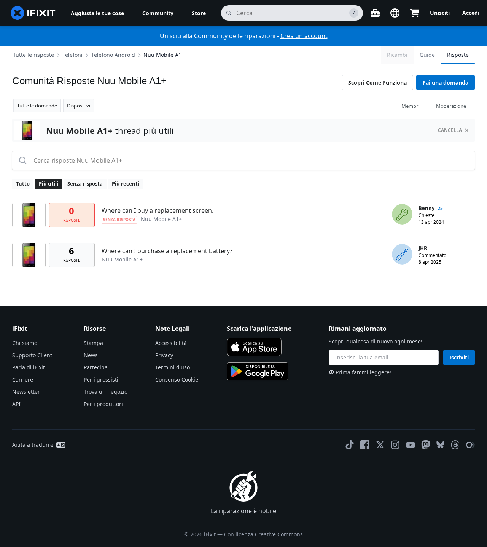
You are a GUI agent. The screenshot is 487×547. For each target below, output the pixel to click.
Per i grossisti (101, 379)
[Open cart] (414, 13)
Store (199, 13)
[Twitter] (380, 444)
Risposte (458, 54)
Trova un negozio (105, 391)
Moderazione (451, 106)
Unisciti (440, 12)
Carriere (22, 379)
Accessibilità (171, 342)
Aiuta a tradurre (32, 444)
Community (157, 13)
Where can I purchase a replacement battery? (167, 251)
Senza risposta (85, 183)
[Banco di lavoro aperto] (375, 13)
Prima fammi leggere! (363, 372)
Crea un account (304, 36)
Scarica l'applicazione (259, 328)
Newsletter (26, 391)
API (16, 403)
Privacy (164, 355)
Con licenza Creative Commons (263, 534)
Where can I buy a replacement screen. (157, 210)
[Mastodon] (425, 444)
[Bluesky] (440, 445)
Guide (427, 54)
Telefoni (72, 54)
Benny (426, 208)
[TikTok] (349, 444)
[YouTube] (410, 444)
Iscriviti (459, 357)
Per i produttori (103, 403)
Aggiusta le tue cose (97, 13)
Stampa (93, 342)
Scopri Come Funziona (377, 82)
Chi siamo (24, 342)
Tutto (23, 183)
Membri (410, 106)
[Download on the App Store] (254, 347)
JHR (423, 248)
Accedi (470, 12)
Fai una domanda (445, 82)
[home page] (33, 13)
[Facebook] (364, 444)
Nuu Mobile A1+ (164, 54)
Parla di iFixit (28, 367)
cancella (450, 130)
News (91, 355)
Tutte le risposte (33, 54)
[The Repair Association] (470, 444)
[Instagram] (395, 444)
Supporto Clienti (33, 355)
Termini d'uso (172, 367)
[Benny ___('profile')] (402, 214)
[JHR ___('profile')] (402, 254)
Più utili (48, 183)
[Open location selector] (395, 13)
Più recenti (125, 183)
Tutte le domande (37, 105)
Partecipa (96, 367)
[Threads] (455, 444)
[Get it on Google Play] (257, 371)
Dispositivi (78, 105)
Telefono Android (113, 54)
